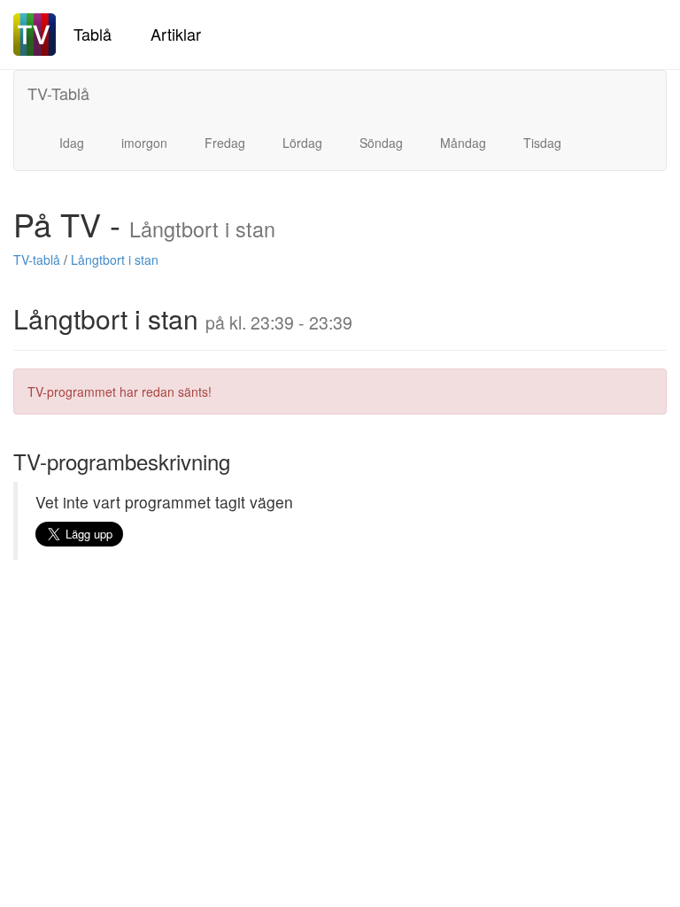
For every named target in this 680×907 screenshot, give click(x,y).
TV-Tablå (58, 93)
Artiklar (176, 33)
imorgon (144, 142)
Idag (71, 142)
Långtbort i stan (114, 259)
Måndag (463, 142)
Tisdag (542, 142)
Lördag (302, 142)
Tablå (92, 33)
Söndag (381, 142)
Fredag (225, 142)
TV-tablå (36, 259)
